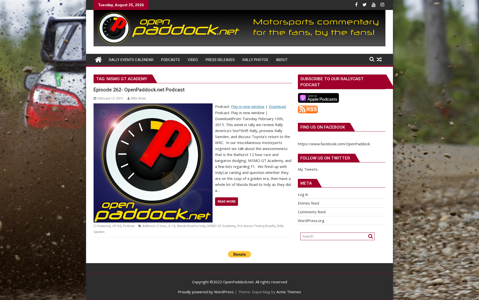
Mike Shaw (138, 98)
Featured (104, 226)
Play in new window (247, 106)
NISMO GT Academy (221, 226)
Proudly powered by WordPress (206, 291)
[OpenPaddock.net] (239, 44)
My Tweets (308, 169)
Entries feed (308, 203)
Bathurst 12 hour (154, 226)
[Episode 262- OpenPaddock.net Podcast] (153, 106)
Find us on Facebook (322, 127)
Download (277, 106)
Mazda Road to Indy (191, 226)
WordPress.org (311, 220)
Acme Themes (288, 291)
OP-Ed (116, 226)
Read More (227, 201)
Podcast (128, 226)
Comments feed (312, 211)
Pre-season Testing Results (256, 226)
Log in (303, 194)
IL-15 (171, 226)
